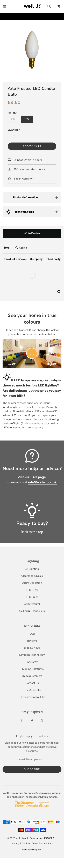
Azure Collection (32, 582)
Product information (25, 197)
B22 (27, 119)
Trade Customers (32, 675)
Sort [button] (6, 247)
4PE (39, 849)
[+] (21, 136)
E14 (13, 119)
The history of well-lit (32, 697)
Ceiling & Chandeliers (32, 611)
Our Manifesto (32, 690)
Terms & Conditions (42, 843)
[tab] (15, 259)
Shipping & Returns (32, 668)
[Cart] (58, 6)
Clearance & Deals (32, 575)
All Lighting (32, 568)
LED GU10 (32, 590)
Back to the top (32, 532)
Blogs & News (32, 647)
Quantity (14, 129)
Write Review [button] (32, 233)
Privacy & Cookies (20, 843)
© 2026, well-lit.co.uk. (18, 838)
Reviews (32, 640)
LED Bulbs (32, 597)
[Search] (49, 6)
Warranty (32, 661)
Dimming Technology (32, 654)
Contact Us (32, 682)
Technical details (23, 211)
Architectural (32, 604)
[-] (9, 136)
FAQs (32, 633)
